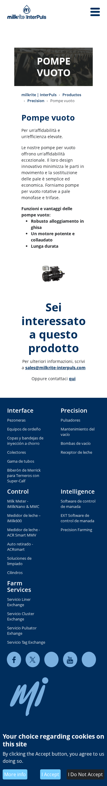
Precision (35, 100)
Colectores (16, 452)
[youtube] (70, 659)
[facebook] (13, 659)
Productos (71, 94)
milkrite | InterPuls (38, 94)
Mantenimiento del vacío (78, 431)
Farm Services (19, 586)
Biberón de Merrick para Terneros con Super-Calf (24, 475)
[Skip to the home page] (26, 12)
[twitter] (32, 659)
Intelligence (78, 491)
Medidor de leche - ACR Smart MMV (23, 532)
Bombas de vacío (76, 443)
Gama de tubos (20, 461)
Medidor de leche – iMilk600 (24, 518)
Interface (20, 410)
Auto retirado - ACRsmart (20, 546)
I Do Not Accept (85, 774)
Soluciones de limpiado (19, 561)
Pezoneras (16, 420)
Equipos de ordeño (24, 429)
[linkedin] (51, 659)
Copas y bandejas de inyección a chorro (25, 440)
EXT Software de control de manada (77, 518)
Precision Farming (76, 529)
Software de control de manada (78, 503)
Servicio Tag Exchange (26, 642)
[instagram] (88, 659)
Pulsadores (70, 420)
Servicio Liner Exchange (19, 602)
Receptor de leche (76, 452)
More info (15, 774)
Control (18, 491)
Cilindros (15, 572)
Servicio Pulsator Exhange (22, 630)
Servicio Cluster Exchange (20, 616)
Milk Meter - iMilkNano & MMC (23, 503)
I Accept (50, 774)
